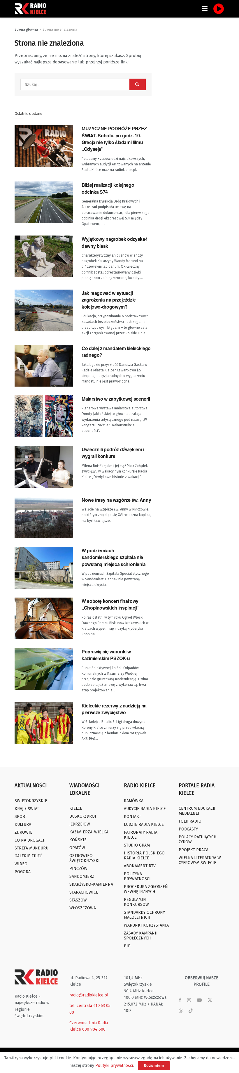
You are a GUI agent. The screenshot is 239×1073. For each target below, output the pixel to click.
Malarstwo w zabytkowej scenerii (116, 398)
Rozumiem (154, 1065)
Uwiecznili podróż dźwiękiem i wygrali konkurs (113, 452)
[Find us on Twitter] (210, 1000)
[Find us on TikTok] (191, 1011)
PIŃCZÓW (78, 868)
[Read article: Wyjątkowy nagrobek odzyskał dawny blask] (44, 256)
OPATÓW (77, 847)
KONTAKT (132, 816)
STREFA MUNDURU (31, 848)
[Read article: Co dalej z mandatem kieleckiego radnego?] (44, 366)
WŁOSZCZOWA (82, 908)
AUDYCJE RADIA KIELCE (145, 808)
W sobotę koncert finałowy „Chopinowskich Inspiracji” (111, 604)
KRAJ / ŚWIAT (27, 808)
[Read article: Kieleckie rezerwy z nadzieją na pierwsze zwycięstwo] (44, 723)
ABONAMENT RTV (140, 865)
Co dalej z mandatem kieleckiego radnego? (116, 351)
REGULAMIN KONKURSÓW (136, 902)
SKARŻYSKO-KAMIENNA (91, 884)
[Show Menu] (205, 9)
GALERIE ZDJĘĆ (28, 856)
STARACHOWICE (83, 892)
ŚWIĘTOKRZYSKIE (31, 800)
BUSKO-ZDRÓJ (82, 816)
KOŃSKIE (78, 839)
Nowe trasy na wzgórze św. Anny (116, 499)
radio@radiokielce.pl (88, 995)
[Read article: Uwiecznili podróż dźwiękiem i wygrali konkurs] (44, 467)
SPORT (21, 816)
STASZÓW (78, 900)
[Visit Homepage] (32, 9)
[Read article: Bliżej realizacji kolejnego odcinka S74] (44, 202)
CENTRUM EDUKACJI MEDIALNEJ (197, 811)
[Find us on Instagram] (189, 1000)
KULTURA (23, 824)
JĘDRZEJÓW (79, 824)
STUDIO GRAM (137, 845)
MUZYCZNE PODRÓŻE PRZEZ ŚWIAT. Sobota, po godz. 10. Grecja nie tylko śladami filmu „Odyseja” (114, 138)
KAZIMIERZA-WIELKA (88, 832)
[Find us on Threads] (181, 1011)
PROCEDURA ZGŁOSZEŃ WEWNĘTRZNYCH (146, 889)
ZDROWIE (23, 832)
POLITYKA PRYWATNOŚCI (137, 876)
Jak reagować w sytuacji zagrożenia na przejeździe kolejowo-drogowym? (109, 300)
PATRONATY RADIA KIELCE (140, 835)
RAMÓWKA (133, 800)
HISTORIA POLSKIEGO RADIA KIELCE (144, 856)
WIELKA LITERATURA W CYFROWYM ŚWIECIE (200, 860)
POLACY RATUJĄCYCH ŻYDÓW (197, 839)
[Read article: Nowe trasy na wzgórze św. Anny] (44, 517)
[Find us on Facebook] (180, 1000)
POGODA (23, 871)
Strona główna (26, 29)
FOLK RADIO (190, 821)
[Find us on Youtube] (199, 1000)
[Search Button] (137, 84)
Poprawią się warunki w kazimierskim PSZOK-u (106, 655)
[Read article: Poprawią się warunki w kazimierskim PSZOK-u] (44, 669)
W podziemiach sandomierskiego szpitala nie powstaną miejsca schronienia (114, 557)
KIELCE (75, 808)
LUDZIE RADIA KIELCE (144, 824)
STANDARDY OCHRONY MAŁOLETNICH (144, 915)
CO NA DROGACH (30, 840)
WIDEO (21, 863)
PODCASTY (188, 829)
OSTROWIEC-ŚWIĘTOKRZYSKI (84, 858)
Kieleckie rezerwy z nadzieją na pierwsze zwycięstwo (114, 709)
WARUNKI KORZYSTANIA (146, 925)
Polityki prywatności (114, 1065)
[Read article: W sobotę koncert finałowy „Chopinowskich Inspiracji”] (44, 618)
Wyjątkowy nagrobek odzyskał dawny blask (114, 242)
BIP (127, 946)
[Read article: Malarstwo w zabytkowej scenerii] (44, 416)
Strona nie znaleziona (60, 29)
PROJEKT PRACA (193, 849)
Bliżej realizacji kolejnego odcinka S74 (108, 188)
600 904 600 (94, 1029)
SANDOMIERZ (81, 876)
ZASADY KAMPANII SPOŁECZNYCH (141, 936)
